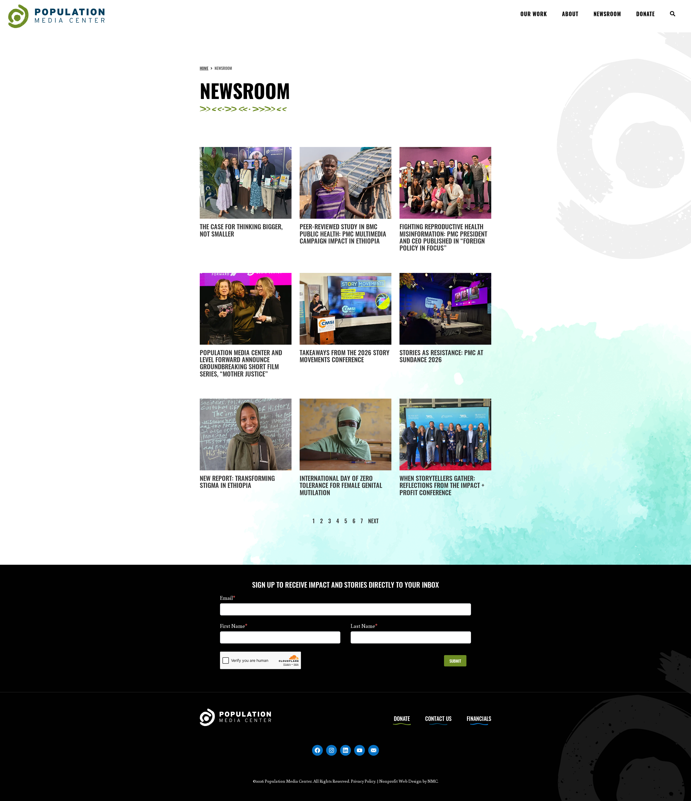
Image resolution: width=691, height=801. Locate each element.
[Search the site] (672, 16)
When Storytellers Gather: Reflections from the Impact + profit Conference (441, 485)
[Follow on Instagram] (331, 750)
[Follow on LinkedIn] (345, 750)
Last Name (364, 625)
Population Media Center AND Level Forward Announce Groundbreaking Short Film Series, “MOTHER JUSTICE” (241, 362)
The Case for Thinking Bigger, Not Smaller (241, 229)
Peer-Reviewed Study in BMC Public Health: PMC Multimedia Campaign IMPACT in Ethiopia (343, 233)
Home (204, 68)
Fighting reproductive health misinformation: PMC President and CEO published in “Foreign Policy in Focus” (443, 236)
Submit (455, 661)
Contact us (438, 718)
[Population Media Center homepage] (56, 16)
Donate (402, 718)
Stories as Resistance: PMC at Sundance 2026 (441, 355)
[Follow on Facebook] (317, 750)
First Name (233, 625)
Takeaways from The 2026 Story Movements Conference (344, 355)
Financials (479, 718)
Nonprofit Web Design (400, 781)
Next (373, 521)
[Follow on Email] (373, 750)
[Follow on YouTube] (359, 750)
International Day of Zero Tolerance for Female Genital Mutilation (341, 485)
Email (227, 597)
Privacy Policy (363, 781)
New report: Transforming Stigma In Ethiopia (237, 481)
